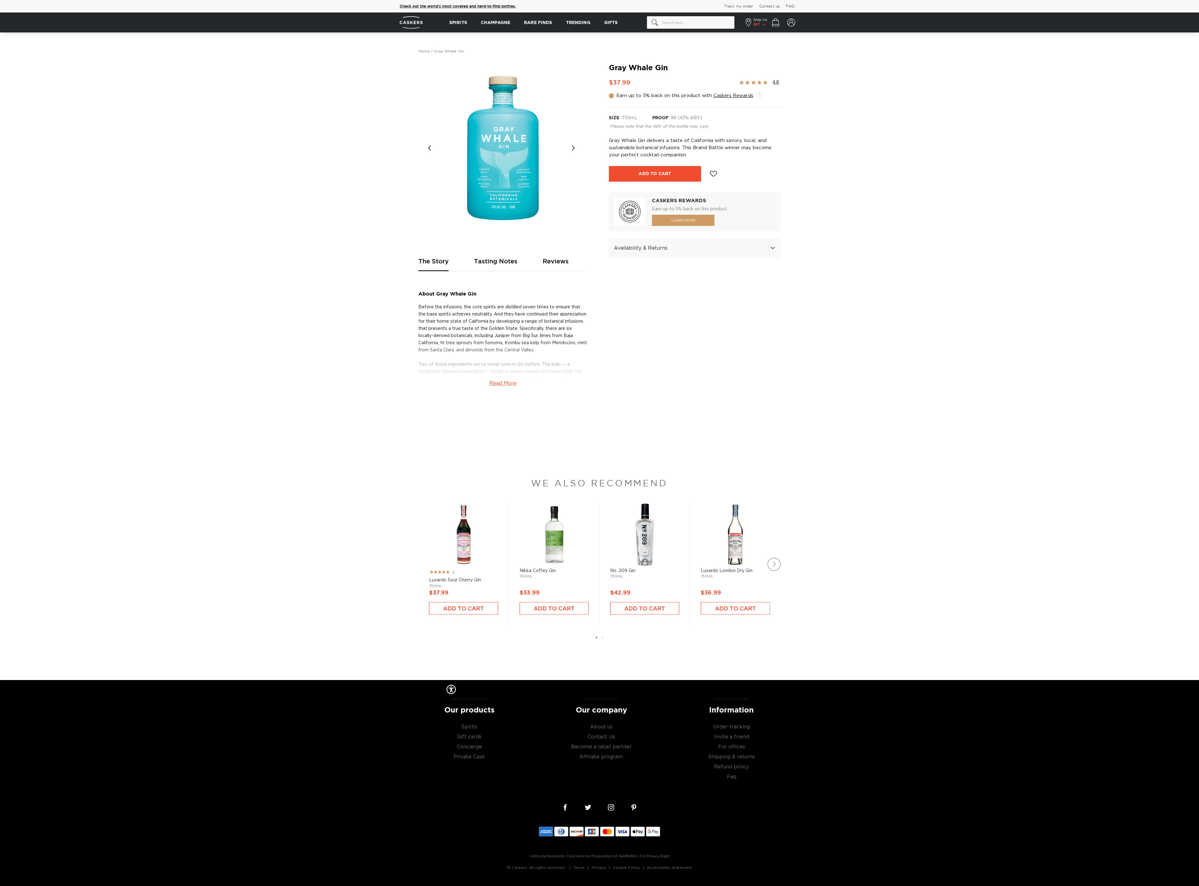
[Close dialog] (714, 381)
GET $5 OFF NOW (660, 465)
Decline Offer (660, 485)
